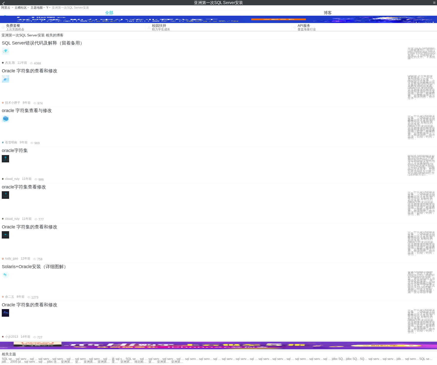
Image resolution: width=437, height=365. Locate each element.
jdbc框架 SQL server (6, 361)
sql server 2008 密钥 (144, 359)
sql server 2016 (107, 359)
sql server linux (316, 359)
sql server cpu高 (412, 359)
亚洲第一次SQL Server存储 (105, 361)
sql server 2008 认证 (155, 359)
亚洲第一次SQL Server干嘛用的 (178, 361)
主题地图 (37, 7)
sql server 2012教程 (327, 359)
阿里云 (5, 7)
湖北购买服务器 (141, 361)
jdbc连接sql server (401, 359)
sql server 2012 (45, 359)
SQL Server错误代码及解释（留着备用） (43, 43)
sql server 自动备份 (265, 359)
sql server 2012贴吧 (181, 359)
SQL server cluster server (133, 359)
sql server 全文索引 (254, 359)
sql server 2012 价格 (302, 359)
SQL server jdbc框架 (426, 359)
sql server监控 (23, 359)
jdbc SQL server (339, 359)
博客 (328, 13)
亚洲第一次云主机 (79, 361)
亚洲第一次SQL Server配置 (152, 361)
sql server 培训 (59, 359)
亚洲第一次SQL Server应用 (116, 361)
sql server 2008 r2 (375, 359)
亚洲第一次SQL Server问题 (164, 361)
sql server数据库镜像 (31, 361)
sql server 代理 (34, 359)
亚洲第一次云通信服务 (91, 361)
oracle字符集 (15, 150)
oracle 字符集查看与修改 (27, 110)
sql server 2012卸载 (192, 359)
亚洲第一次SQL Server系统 (127, 361)
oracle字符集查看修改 (24, 186)
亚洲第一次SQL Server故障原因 (68, 361)
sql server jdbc (206, 359)
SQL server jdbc (364, 359)
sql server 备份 (71, 359)
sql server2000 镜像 (229, 359)
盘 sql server (119, 359)
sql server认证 (96, 359)
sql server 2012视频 (291, 359)
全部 (109, 13)
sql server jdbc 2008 (390, 359)
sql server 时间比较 (169, 359)
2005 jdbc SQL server (17, 361)
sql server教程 (82, 359)
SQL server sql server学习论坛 (9, 359)
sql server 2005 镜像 (243, 359)
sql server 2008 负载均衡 (42, 361)
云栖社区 (21, 7)
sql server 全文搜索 (279, 359)
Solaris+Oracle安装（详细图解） (35, 266)
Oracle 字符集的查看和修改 (29, 70)
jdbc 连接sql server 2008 (54, 361)
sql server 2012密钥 (217, 359)
